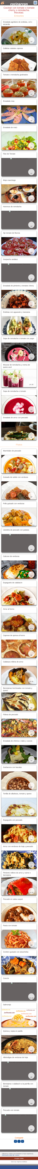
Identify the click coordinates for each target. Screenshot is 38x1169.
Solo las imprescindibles (19, 1162)
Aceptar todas (19, 1158)
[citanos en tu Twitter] (22, 1141)
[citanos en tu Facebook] (15, 1141)
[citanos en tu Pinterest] (19, 1141)
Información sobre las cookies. (11, 1155)
